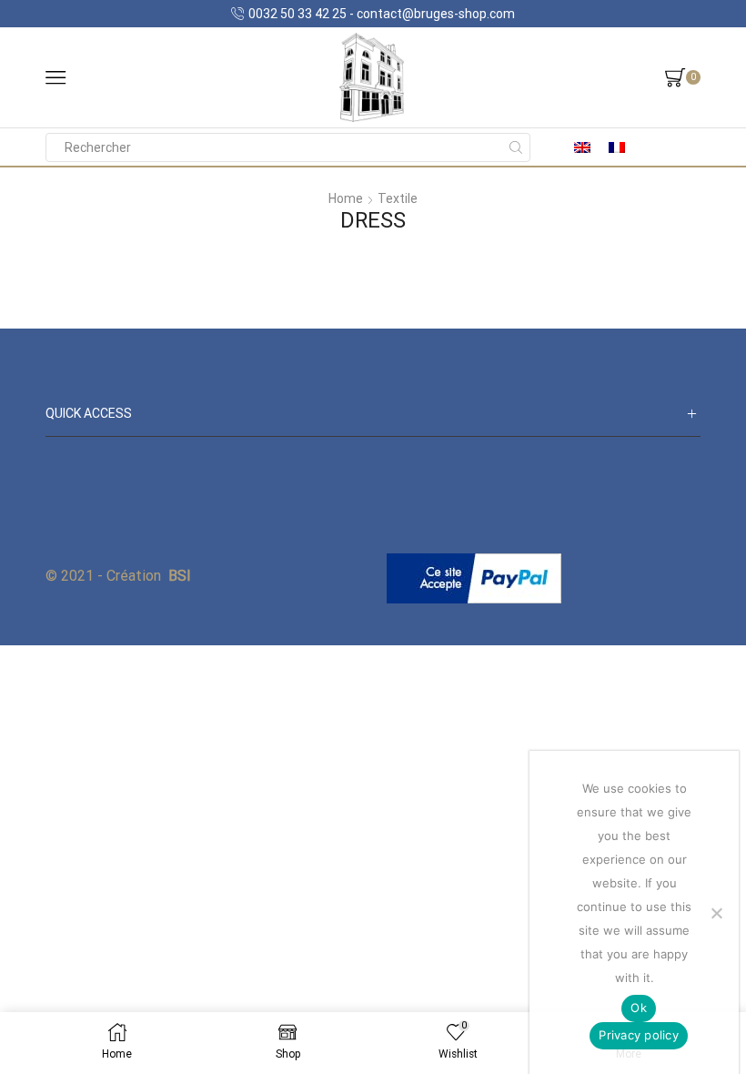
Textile (398, 198)
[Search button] (515, 147)
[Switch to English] (582, 147)
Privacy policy (639, 1035)
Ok (638, 1007)
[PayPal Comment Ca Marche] (474, 577)
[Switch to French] (617, 147)
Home (345, 198)
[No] (716, 913)
